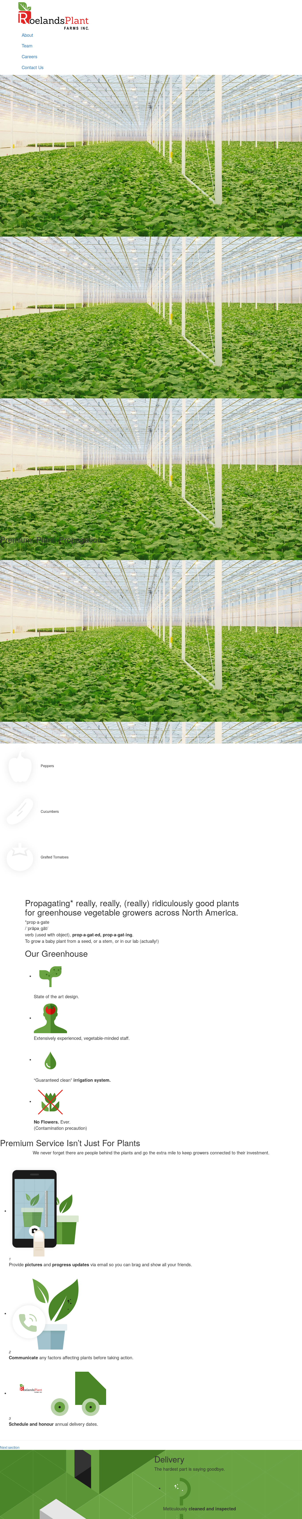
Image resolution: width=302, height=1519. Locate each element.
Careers (29, 56)
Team (27, 45)
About (27, 35)
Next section (9, 1447)
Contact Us (33, 67)
